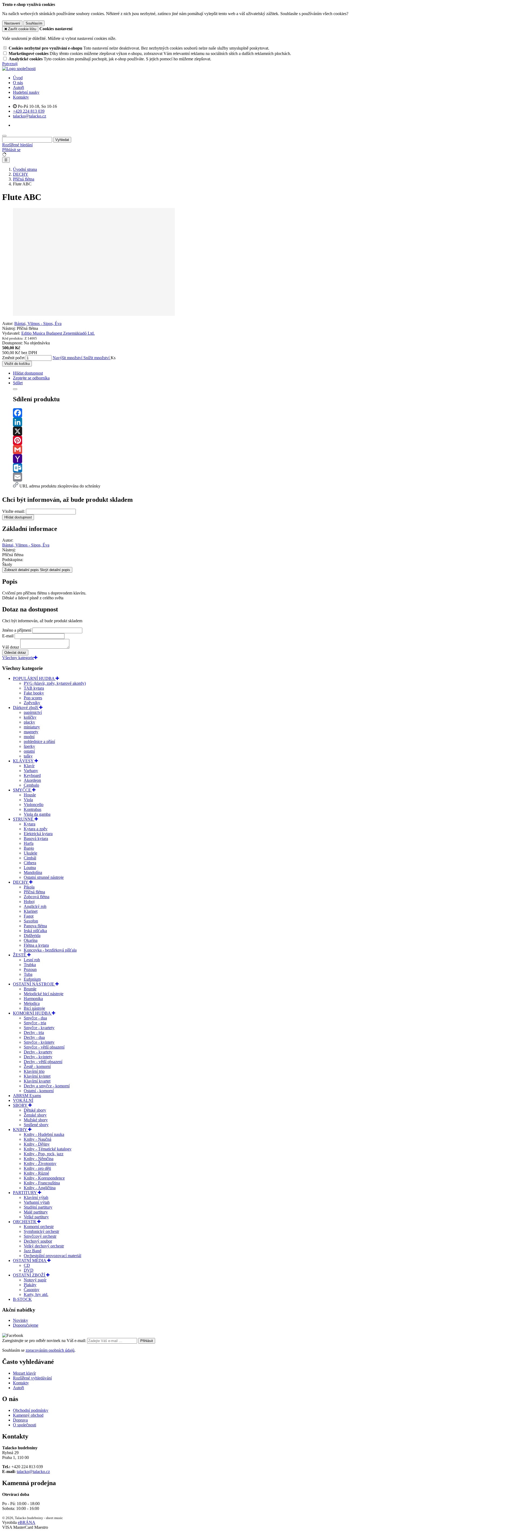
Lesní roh (32, 959)
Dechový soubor (38, 1241)
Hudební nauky (26, 92)
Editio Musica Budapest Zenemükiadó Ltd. (58, 333)
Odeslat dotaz (15, 653)
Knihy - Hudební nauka (44, 1134)
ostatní (29, 751)
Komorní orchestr (39, 1226)
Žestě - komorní (37, 1066)
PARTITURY (25, 1192)
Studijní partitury (38, 1207)
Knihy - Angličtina (40, 1187)
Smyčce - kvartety (39, 1027)
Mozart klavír (24, 1373)
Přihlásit (146, 1341)
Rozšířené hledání (17, 145)
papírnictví (33, 712)
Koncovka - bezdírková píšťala (50, 950)
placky (29, 722)
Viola (28, 799)
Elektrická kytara (38, 833)
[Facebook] (264, 412)
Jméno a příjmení (16, 630)
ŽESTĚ (20, 955)
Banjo (29, 848)
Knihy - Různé (36, 1173)
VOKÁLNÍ (23, 1100)
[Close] (15, 389)
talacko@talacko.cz (33, 1471)
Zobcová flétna (36, 896)
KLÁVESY (24, 761)
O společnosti (24, 1425)
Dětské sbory (35, 1110)
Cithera (30, 862)
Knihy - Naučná (37, 1139)
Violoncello (33, 804)
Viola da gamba (37, 814)
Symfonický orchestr (41, 1231)
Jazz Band (32, 1251)
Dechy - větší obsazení (43, 1061)
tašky (28, 756)
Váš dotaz (10, 647)
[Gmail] (264, 449)
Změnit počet (13, 357)
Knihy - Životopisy (40, 1163)
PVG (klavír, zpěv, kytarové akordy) (55, 683)
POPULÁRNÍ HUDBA (34, 678)
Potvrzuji (10, 63)
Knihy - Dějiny (37, 1144)
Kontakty (21, 97)
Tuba (28, 974)
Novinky (20, 1320)
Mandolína (33, 872)
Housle (30, 795)
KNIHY (20, 1129)
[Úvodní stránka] (19, 68)
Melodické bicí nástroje (43, 993)
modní (29, 736)
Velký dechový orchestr (44, 1246)
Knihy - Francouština (42, 1183)
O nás (18, 82)
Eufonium (32, 979)
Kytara (29, 824)
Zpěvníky (32, 702)
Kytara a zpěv (35, 828)
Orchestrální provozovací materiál (52, 1255)
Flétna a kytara (36, 945)
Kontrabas (32, 809)
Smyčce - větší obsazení (44, 1047)
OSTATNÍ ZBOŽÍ (29, 1275)
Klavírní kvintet (37, 1076)
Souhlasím (34, 23)
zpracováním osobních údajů (50, 1350)
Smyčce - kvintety (39, 1042)
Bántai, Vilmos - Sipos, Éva (38, 323)
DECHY (21, 882)
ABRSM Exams (27, 1095)
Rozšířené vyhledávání (32, 1378)
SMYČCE (22, 790)
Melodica (32, 1003)
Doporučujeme (25, 1325)
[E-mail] (264, 477)
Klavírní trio (34, 1071)
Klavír (29, 765)
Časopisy (31, 1289)
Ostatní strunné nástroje (44, 877)
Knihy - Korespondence (44, 1178)
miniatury (32, 727)
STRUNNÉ (24, 819)
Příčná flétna (34, 892)
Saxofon (31, 921)
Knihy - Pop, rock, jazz (43, 1153)
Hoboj (29, 901)
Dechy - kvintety (38, 1056)
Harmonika (33, 998)
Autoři (18, 87)
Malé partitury (36, 1212)
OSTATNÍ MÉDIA (30, 1260)
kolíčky (30, 717)
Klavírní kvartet (37, 1081)
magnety (31, 731)
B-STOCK (22, 1299)
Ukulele (30, 853)
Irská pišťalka (35, 930)
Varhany (31, 770)
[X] (264, 431)
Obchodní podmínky (30, 1410)
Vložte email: (13, 511)
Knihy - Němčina (38, 1158)
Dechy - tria (34, 1032)
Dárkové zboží (26, 707)
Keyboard (32, 775)
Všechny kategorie (18, 657)
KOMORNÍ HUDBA (32, 1013)
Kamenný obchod (28, 1415)
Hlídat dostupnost (18, 517)
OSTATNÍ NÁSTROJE (34, 984)
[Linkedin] (264, 422)
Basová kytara (36, 838)
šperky (29, 746)
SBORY (20, 1105)
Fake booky (34, 693)
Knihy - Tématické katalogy (47, 1149)
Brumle (30, 989)
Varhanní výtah (37, 1202)
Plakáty (30, 1284)
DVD (28, 1270)
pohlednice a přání (39, 741)
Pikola (29, 887)
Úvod (18, 77)
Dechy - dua (34, 1037)
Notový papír (35, 1280)
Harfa (28, 843)
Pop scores (33, 698)
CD (27, 1265)
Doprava (20, 1420)
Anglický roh (35, 906)
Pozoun (30, 969)
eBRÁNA (26, 1522)
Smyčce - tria (35, 1023)
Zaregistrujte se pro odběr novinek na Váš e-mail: (44, 1340)
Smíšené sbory (36, 1124)
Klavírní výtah (36, 1197)
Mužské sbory (36, 1120)
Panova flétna (35, 926)
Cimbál (30, 858)
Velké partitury (36, 1217)
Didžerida (32, 935)
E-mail (7, 636)
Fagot (28, 916)
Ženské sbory (35, 1115)
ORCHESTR (25, 1221)
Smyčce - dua (35, 1018)
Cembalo (31, 785)
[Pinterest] (264, 440)
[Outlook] (264, 467)
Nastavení (12, 23)
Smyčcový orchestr (40, 1236)
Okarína (31, 940)
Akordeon (32, 780)
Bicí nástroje (34, 1008)
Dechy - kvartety (38, 1052)
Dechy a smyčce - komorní (47, 1086)
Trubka (30, 964)
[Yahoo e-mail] (264, 458)
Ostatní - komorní (39, 1090)
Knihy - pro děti (37, 1168)
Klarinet (31, 911)
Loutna (30, 867)
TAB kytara (34, 688)
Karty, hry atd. (36, 1294)
